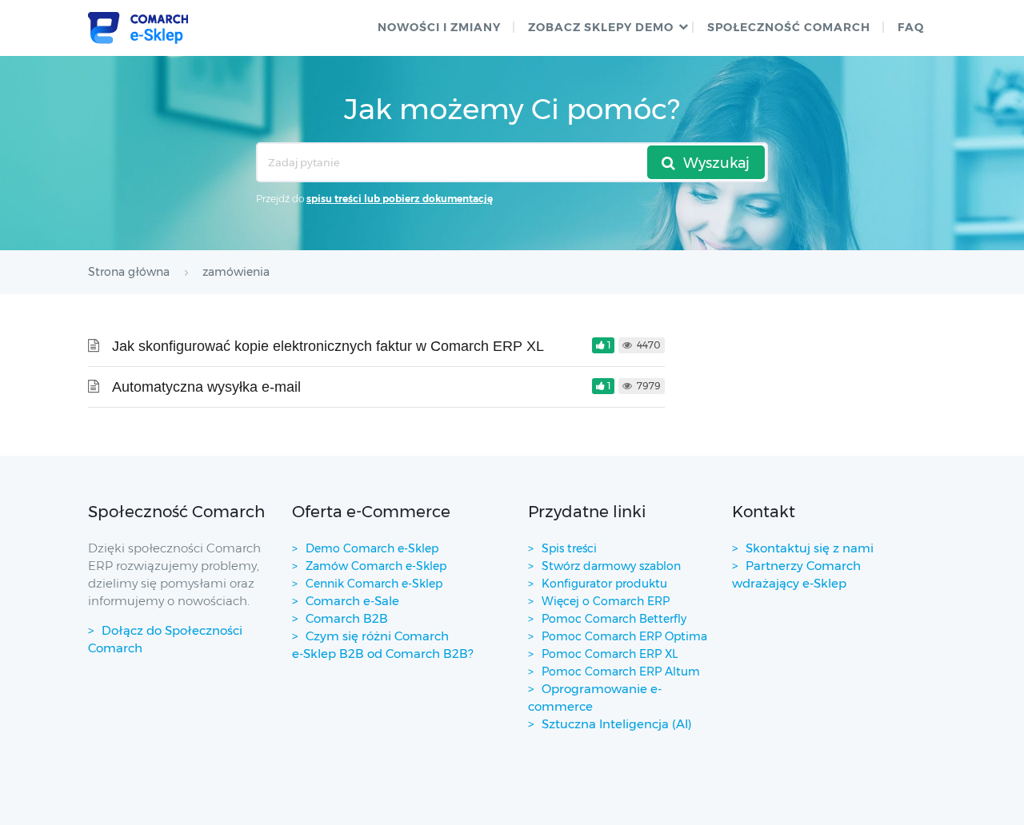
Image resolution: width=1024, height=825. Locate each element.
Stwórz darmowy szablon (611, 566)
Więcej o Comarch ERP (606, 601)
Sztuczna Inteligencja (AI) (617, 723)
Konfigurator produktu (604, 583)
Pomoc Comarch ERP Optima (624, 636)
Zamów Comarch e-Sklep (376, 566)
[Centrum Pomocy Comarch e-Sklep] (138, 28)
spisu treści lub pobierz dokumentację (399, 199)
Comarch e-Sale (352, 600)
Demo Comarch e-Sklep (372, 548)
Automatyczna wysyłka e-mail (206, 387)
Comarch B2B (347, 618)
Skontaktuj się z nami (810, 548)
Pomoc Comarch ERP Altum (621, 671)
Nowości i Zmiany (439, 27)
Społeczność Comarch (788, 27)
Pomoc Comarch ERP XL (610, 654)
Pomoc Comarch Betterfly (614, 619)
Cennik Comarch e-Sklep (374, 583)
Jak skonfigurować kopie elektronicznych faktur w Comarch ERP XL (328, 346)
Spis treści (569, 548)
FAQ (911, 27)
